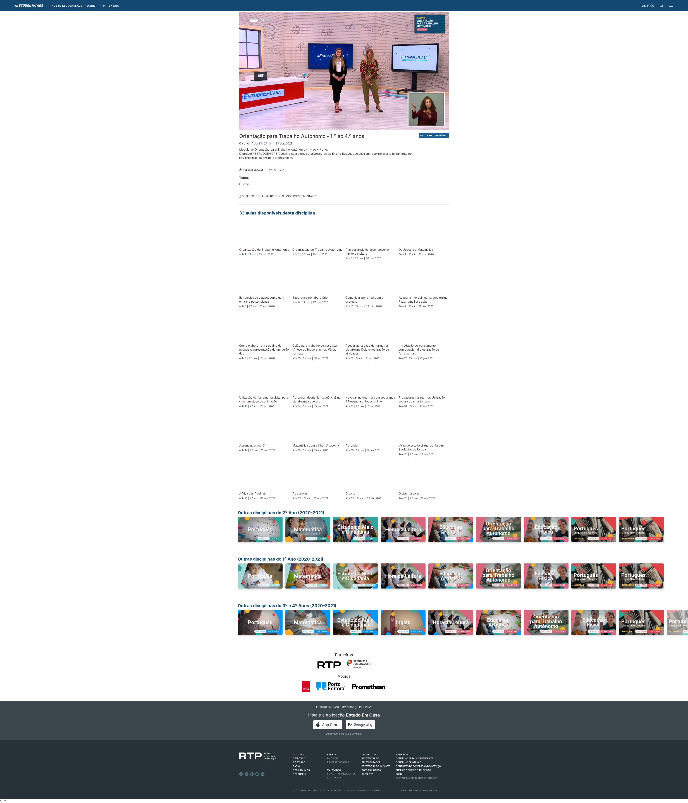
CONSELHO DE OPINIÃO (408, 762)
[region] (344, 71)
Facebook (241, 774)
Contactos (334, 777)
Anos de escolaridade (66, 5)
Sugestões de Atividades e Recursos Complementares (279, 196)
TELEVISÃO (299, 762)
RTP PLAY (332, 754)
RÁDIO (296, 766)
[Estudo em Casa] (29, 5)
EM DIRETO (333, 758)
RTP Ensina (299, 774)
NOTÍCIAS (298, 754)
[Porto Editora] (330, 686)
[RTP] (329, 665)
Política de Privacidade (305, 790)
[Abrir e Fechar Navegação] (670, 6)
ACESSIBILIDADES (253, 169)
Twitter (247, 774)
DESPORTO (299, 758)
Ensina (114, 5)
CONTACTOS (369, 754)
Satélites (367, 774)
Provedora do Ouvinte (376, 766)
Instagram (252, 774)
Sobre (90, 5)
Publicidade (375, 790)
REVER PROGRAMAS (338, 762)
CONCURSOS (334, 769)
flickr (263, 774)
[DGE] (359, 664)
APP (102, 5)
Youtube (257, 774)
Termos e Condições (355, 790)
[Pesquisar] (661, 5)
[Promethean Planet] (368, 686)
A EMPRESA (402, 754)
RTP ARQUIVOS (301, 770)
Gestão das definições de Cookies (416, 778)
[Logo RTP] (254, 756)
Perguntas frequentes (341, 773)
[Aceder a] (260, 533)
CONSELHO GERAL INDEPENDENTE (414, 758)
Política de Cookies (330, 790)
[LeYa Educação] (306, 686)
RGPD (399, 774)
